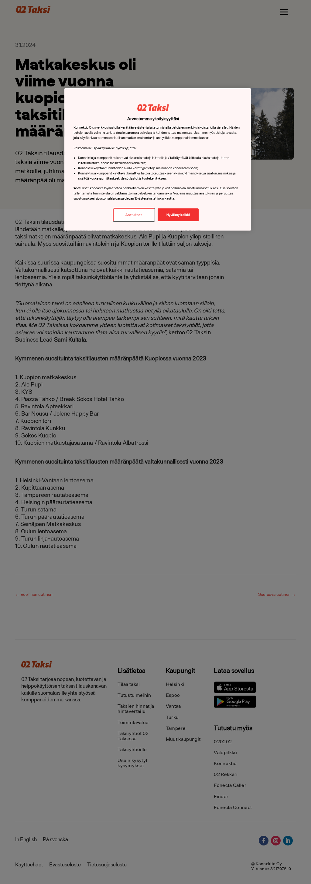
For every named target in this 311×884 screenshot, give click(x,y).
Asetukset (133, 215)
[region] (157, 159)
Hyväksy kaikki (178, 215)
